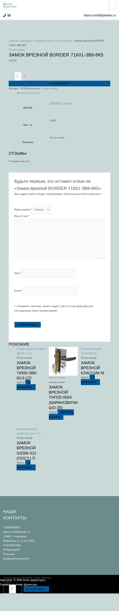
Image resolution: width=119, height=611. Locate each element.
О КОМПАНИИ (12, 545)
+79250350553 (11, 527)
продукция (27, 40)
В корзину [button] (25, 385)
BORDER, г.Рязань (60, 103)
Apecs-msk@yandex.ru (16, 531)
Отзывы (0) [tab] (33, 92)
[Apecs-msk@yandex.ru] (9, 15)
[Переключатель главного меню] (112, 5)
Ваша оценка (23, 209)
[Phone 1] (4, 15)
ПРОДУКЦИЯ (11, 549)
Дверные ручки (45, 40)
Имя (17, 273)
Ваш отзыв (21, 216)
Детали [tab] (21, 92)
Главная (13, 40)
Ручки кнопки (64, 40)
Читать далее (61, 414)
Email (18, 290)
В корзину (59, 83)
